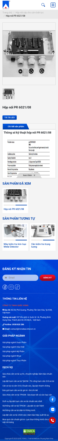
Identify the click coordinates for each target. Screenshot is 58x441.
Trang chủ (7, 12)
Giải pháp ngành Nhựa (11, 356)
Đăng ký (47, 278)
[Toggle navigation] (53, 4)
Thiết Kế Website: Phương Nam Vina (40, 438)
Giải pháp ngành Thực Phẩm (14, 361)
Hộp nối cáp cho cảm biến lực (30, 12)
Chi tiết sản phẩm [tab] (16, 126)
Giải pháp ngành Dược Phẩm (14, 342)
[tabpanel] (29, 153)
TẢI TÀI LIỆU (9, 117)
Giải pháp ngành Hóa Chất (13, 347)
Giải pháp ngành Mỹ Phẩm (13, 351)
